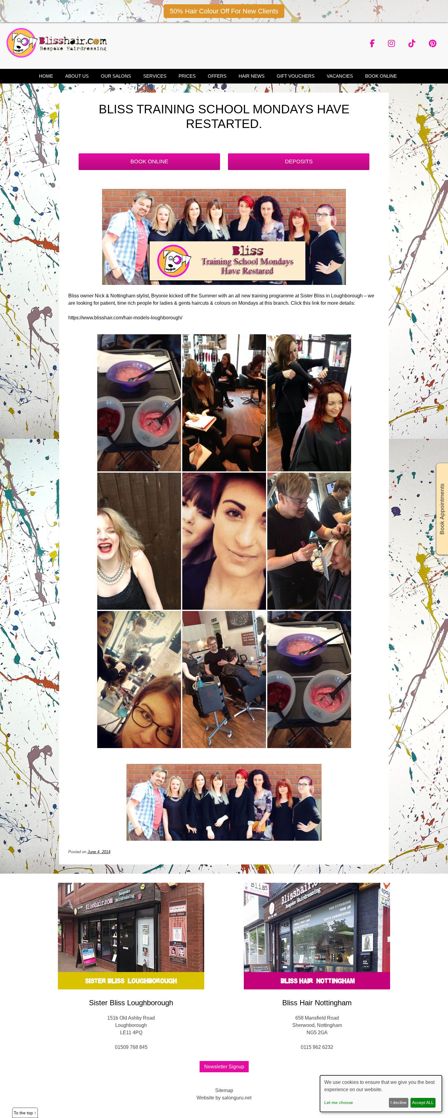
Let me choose (338, 1102)
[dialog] (381, 1093)
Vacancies (340, 76)
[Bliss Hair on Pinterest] (433, 43)
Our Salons (116, 76)
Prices (187, 76)
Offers (217, 76)
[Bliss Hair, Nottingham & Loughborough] (58, 56)
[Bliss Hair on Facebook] (372, 43)
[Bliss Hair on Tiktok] (411, 43)
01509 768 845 (131, 1047)
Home (46, 76)
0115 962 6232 (317, 1047)
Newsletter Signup (224, 1066)
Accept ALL (423, 1102)
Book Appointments (442, 508)
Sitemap (224, 1090)
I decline (398, 1102)
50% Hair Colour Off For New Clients (224, 11)
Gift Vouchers (296, 76)
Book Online (381, 76)
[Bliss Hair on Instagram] (391, 43)
